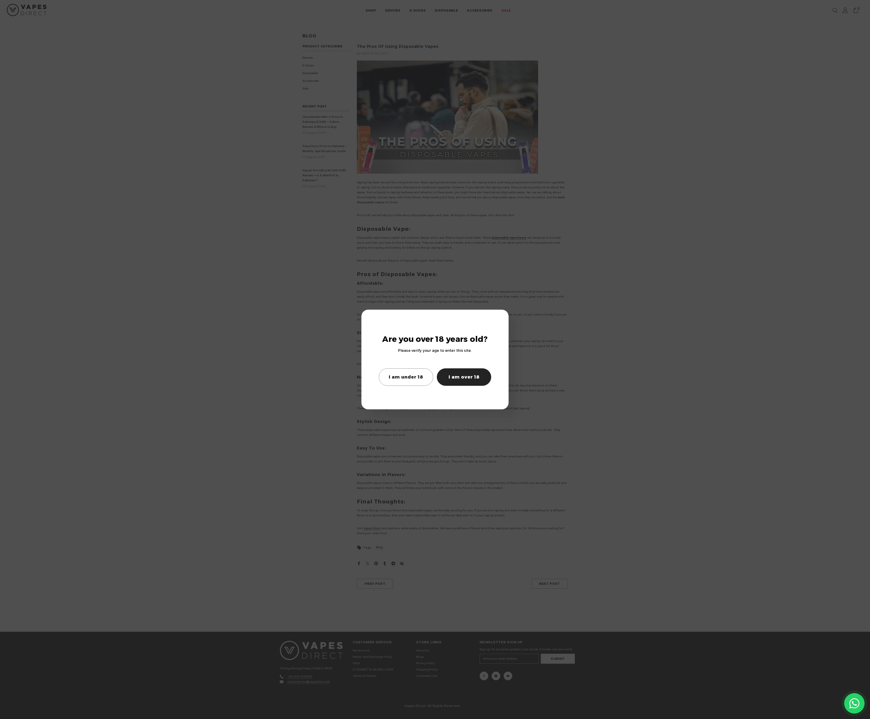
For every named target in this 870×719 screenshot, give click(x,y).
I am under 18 (406, 377)
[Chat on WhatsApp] (854, 703)
